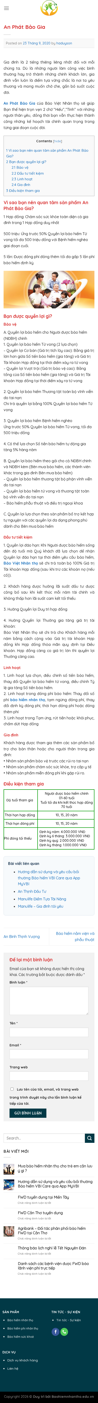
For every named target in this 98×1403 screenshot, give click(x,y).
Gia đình (21, 184)
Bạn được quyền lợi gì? (26, 162)
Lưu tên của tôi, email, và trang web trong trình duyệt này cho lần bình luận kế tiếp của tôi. (45, 1096)
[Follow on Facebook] (55, 1332)
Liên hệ (12, 1368)
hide (57, 141)
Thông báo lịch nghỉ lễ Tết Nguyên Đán (52, 1248)
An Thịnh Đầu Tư (32, 891)
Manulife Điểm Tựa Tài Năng (42, 899)
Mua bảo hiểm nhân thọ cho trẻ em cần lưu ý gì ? (55, 1168)
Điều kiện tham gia (23, 190)
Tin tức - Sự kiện (68, 1320)
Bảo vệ (20, 167)
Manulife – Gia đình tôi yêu (40, 906)
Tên (14, 1023)
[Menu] (6, 8)
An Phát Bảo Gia (19, 103)
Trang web (19, 1067)
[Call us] (64, 1332)
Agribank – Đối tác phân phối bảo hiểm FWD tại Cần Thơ (52, 1230)
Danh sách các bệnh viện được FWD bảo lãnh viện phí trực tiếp (53, 1265)
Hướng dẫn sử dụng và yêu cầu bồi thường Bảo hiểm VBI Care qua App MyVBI (49, 877)
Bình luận (18, 982)
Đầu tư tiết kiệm (28, 173)
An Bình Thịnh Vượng (22, 936)
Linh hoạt (22, 179)
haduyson (64, 43)
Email (15, 1045)
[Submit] (89, 1138)
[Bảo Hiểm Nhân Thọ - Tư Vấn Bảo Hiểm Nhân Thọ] (49, 8)
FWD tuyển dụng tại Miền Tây (43, 1197)
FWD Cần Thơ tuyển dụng (40, 1213)
